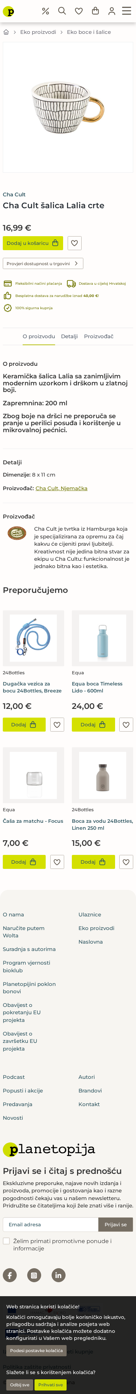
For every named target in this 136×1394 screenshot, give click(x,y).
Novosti (13, 1118)
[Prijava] (112, 11)
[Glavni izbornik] (126, 11)
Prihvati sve (50, 1384)
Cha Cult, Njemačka (62, 488)
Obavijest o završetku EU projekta (20, 1041)
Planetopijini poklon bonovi (29, 988)
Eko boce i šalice (89, 32)
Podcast (14, 1077)
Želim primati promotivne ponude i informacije (62, 1245)
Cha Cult (14, 194)
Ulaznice (89, 914)
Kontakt (89, 1104)
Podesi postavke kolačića (36, 1350)
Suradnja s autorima (29, 949)
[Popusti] (45, 11)
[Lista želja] (78, 11)
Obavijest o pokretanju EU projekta (22, 1012)
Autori (86, 1077)
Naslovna (90, 941)
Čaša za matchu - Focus (33, 821)
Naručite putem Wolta (24, 932)
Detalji (69, 336)
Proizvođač (99, 336)
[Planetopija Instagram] (34, 1275)
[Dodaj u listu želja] (75, 243)
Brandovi (90, 1090)
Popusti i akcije (23, 1090)
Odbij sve (19, 1384)
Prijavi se (116, 1224)
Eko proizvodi (38, 32)
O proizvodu (39, 336)
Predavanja (17, 1104)
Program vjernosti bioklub (26, 966)
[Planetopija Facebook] (10, 1275)
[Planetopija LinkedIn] (59, 1275)
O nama (13, 914)
